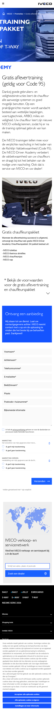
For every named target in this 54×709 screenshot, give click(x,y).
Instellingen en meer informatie (27, 706)
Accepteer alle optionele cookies (27, 694)
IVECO (9, 14)
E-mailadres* (10, 377)
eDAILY (14, 592)
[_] (45, 3)
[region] (27, 674)
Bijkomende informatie (14, 410)
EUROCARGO (37, 592)
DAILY (5, 592)
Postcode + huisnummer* (16, 402)
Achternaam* (10, 360)
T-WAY (35, 597)
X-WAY (25, 597)
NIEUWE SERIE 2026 (11, 603)
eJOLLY (24, 592)
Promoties (19, 14)
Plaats (7, 393)
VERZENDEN (39, 481)
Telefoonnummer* (12, 368)
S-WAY (5, 597)
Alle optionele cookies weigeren (27, 700)
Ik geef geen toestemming (15, 451)
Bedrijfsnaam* (11, 385)
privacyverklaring (19, 430)
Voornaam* (9, 352)
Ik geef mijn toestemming (15, 447)
